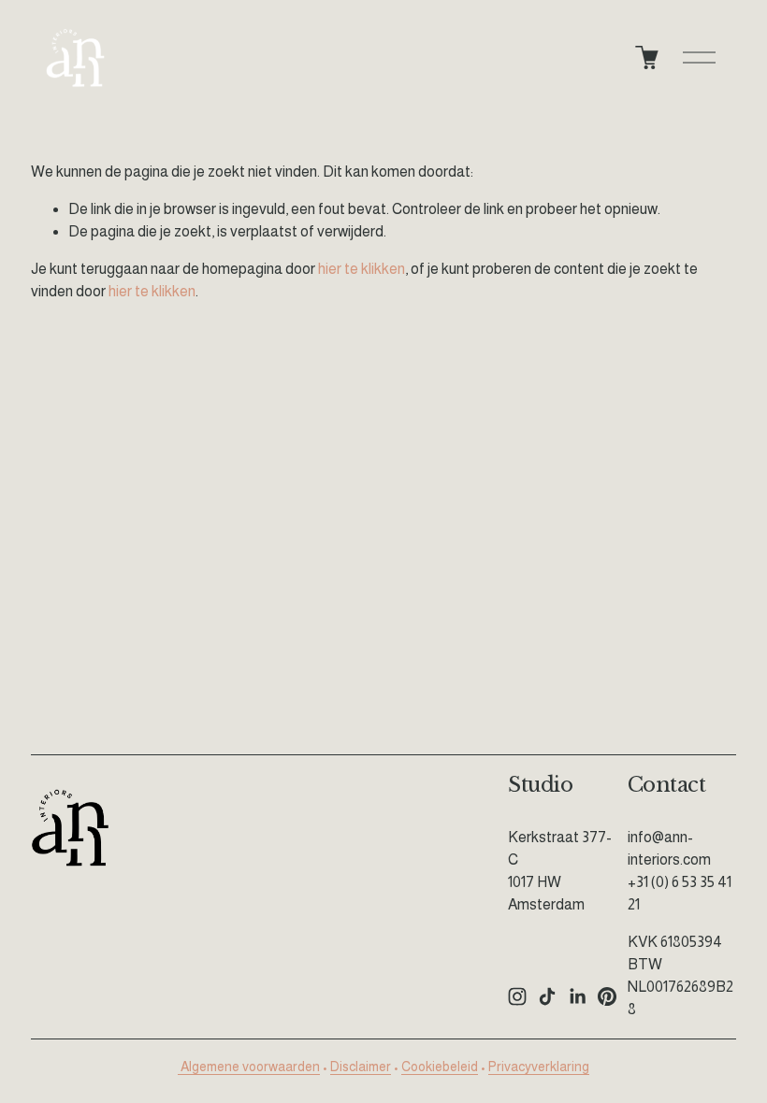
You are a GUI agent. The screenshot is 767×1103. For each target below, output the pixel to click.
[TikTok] (547, 996)
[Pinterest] (607, 996)
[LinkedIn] (577, 996)
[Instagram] (517, 996)
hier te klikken (361, 269)
